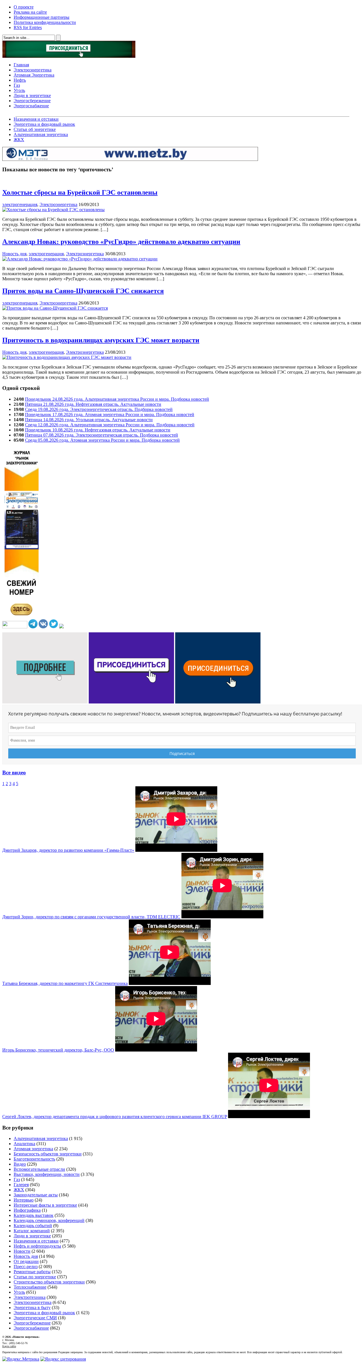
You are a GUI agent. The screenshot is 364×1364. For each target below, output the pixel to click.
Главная (21, 64)
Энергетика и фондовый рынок (44, 124)
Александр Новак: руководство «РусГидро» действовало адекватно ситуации (121, 241)
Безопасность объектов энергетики (48, 1153)
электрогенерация (19, 204)
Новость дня (14, 253)
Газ (17, 85)
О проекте (24, 7)
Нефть (20, 80)
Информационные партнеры (41, 17)
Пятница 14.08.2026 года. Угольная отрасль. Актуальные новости (89, 419)
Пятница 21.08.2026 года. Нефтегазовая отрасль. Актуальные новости (93, 404)
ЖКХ (19, 139)
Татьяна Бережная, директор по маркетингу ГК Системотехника (65, 983)
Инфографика (27, 1210)
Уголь (19, 90)
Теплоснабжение (30, 1287)
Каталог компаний (32, 1230)
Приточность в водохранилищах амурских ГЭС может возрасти (100, 340)
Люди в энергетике (32, 95)
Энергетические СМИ (35, 1317)
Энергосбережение (32, 100)
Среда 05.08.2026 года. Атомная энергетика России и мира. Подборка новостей (102, 440)
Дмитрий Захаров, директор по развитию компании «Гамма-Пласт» (68, 850)
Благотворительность (34, 1159)
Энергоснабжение (31, 105)
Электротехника (30, 1297)
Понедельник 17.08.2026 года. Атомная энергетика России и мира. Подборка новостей (109, 414)
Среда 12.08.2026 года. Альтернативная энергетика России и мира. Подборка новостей (110, 424)
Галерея (21, 1184)
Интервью (24, 1200)
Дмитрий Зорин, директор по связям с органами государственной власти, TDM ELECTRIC (91, 916)
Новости (22, 1251)
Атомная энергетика (33, 1148)
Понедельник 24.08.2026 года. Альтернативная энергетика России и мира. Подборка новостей (117, 399)
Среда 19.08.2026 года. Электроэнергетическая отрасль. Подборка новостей (99, 409)
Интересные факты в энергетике (45, 1205)
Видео (20, 1164)
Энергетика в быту (32, 1307)
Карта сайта (9, 1346)
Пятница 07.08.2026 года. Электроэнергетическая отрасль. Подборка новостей (101, 435)
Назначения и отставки (36, 119)
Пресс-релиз (26, 1266)
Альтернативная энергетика (41, 134)
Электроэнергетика (32, 69)
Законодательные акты (36, 1194)
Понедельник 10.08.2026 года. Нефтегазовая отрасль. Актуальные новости (97, 429)
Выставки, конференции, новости (47, 1174)
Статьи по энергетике (35, 1276)
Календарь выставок (33, 1215)
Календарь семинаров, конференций (49, 1220)
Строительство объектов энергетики (49, 1281)
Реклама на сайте (30, 12)
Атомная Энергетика (34, 75)
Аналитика (24, 1143)
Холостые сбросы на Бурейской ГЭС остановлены (80, 192)
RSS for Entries (28, 27)
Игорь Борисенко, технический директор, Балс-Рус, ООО (58, 1050)
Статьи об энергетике (35, 129)
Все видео (14, 772)
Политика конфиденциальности (45, 22)
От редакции (26, 1261)
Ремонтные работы (32, 1271)
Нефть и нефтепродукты (37, 1246)
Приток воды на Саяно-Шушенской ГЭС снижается (83, 291)
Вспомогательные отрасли (39, 1169)
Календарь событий (33, 1225)
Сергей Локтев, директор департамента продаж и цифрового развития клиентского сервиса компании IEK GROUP (114, 1116)
